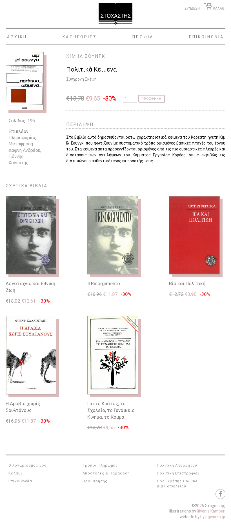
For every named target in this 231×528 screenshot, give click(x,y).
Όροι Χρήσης (95, 481)
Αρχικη (17, 37)
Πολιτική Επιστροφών (178, 473)
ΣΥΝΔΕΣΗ (192, 8)
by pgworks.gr (212, 516)
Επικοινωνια (206, 37)
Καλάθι (15, 473)
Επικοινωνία (20, 481)
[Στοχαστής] (115, 14)
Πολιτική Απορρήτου (177, 465)
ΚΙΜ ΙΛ (74, 56)
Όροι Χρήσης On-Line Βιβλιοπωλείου (177, 483)
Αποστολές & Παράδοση (106, 473)
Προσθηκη (151, 98)
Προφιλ (143, 37)
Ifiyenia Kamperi (211, 511)
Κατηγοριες (80, 37)
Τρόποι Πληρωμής (100, 465)
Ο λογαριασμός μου (27, 465)
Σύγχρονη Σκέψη (81, 79)
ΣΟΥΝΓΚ (95, 56)
